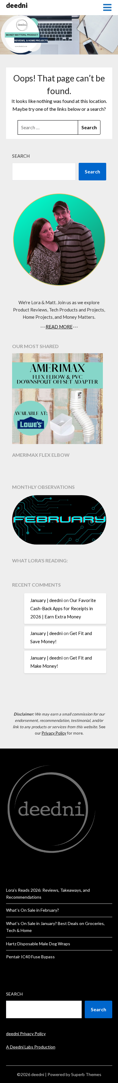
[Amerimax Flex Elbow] (59, 399)
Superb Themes (86, 1074)
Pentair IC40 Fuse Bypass (30, 956)
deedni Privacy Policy (26, 1033)
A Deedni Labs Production (30, 1046)
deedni (17, 5)
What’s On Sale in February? (32, 910)
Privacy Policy (54, 733)
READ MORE (59, 326)
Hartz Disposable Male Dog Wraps (38, 943)
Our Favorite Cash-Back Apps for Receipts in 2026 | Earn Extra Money (63, 608)
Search (21, 156)
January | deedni (46, 600)
